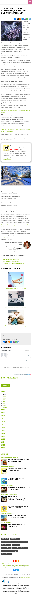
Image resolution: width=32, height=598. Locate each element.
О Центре (4, 563)
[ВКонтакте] (15, 19)
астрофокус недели (7, 541)
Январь (5, 407)
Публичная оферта (18, 565)
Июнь (4, 398)
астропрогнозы (15, 538)
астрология (5, 538)
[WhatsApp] (27, 19)
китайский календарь (21, 541)
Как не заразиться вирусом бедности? (16, 307)
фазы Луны (14, 551)
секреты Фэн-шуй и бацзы (19, 547)
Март (4, 403)
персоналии (16, 544)
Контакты (10, 563)
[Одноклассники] (20, 19)
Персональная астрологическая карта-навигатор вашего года (16, 498)
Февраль (5, 405)
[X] (18, 19)
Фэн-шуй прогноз (7, 554)
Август (4, 394)
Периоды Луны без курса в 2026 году (13, 263)
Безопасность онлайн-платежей (22, 567)
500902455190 (25, 577)
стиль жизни (5, 551)
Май (4, 399)
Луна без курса (6, 544)
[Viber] (25, 19)
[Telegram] (30, 19)
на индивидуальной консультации (10, 237)
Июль (4, 396)
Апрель (5, 401)
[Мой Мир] (23, 19)
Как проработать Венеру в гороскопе (16, 288)
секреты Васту (6, 547)
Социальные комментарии (22, 374)
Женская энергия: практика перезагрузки (16, 326)
